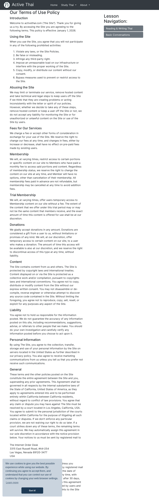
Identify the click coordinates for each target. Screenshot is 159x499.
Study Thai (68, 4)
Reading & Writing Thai (119, 28)
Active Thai (23, 4)
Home (54, 4)
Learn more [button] (12, 482)
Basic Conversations (118, 34)
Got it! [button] (32, 490)
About (84, 4)
